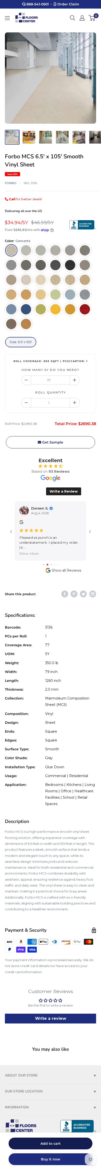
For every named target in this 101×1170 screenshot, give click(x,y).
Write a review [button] (50, 1013)
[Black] (70, 265)
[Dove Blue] (85, 294)
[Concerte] (11, 250)
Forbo (10, 183)
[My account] (82, 18)
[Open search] (72, 18)
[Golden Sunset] (70, 309)
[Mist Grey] (41, 250)
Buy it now (50, 1159)
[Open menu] (7, 18)
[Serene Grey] (70, 250)
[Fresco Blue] (11, 309)
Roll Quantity (50, 392)
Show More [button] (28, 549)
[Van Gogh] (11, 294)
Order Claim (67, 4)
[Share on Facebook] (64, 589)
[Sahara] (26, 324)
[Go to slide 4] (50, 560)
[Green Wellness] (55, 294)
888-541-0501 (37, 4)
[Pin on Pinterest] (74, 589)
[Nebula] (26, 265)
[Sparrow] (11, 280)
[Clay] (11, 324)
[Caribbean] (70, 280)
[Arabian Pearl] (26, 280)
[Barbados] (41, 280)
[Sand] (55, 280)
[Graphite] (41, 265)
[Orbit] (55, 250)
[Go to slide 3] (46, 559)
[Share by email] (92, 589)
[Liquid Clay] (85, 265)
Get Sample (52, 442)
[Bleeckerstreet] (85, 309)
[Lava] (55, 265)
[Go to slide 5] (54, 559)
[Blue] (26, 309)
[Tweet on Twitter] (83, 589)
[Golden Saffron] (26, 294)
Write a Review (64, 491)
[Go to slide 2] (43, 559)
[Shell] (85, 280)
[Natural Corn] (41, 294)
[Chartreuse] (41, 309)
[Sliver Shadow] (26, 250)
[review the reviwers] (21, 523)
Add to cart (50, 1143)
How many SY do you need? (50, 370)
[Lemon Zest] (55, 309)
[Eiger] (85, 250)
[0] (92, 18)
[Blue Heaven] (70, 294)
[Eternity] (11, 265)
